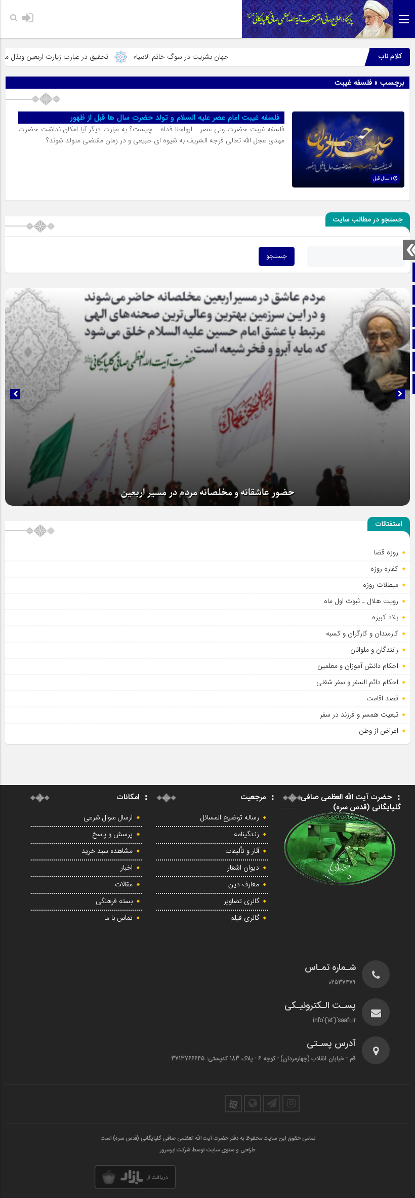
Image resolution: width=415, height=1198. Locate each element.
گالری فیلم (244, 918)
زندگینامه (246, 835)
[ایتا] (252, 1103)
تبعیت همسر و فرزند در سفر (359, 714)
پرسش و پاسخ (112, 835)
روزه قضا (386, 552)
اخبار (126, 868)
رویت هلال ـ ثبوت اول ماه (361, 601)
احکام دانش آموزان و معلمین (357, 665)
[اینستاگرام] (291, 1103)
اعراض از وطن (378, 730)
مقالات (124, 885)
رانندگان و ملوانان (374, 649)
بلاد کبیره (385, 617)
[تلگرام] (271, 1103)
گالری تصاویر (241, 901)
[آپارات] (233, 1103)
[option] (207, 397)
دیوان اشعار (243, 868)
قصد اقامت (382, 698)
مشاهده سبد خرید (107, 851)
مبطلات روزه (380, 584)
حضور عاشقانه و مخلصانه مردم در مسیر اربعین (208, 493)
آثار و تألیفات (242, 851)
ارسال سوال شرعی (108, 818)
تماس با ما (118, 918)
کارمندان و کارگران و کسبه (362, 633)
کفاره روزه (384, 568)
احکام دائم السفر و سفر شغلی (357, 682)
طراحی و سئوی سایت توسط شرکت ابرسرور (208, 1150)
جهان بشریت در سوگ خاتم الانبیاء (208, 56)
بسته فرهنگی (114, 901)
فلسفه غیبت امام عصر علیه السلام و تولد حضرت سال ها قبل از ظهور (174, 117)
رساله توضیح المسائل (229, 818)
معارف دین (243, 885)
